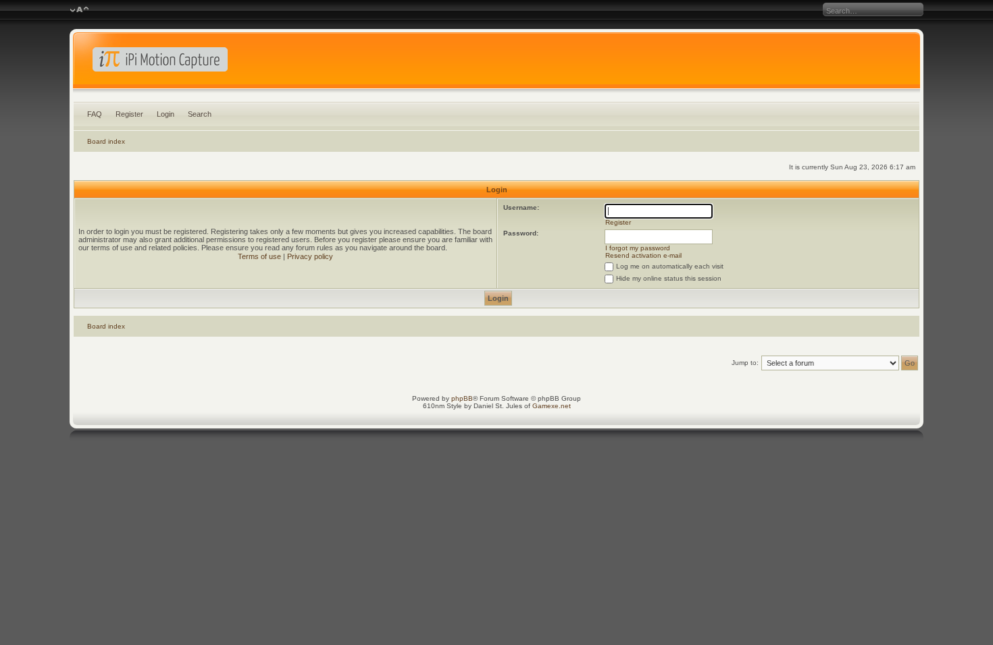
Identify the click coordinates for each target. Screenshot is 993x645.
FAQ (94, 114)
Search (199, 114)
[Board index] (496, 63)
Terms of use (259, 256)
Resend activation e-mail (643, 255)
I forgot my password (637, 248)
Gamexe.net (551, 406)
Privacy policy (310, 256)
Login (165, 114)
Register (129, 114)
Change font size (79, 10)
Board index (106, 141)
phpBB (462, 398)
